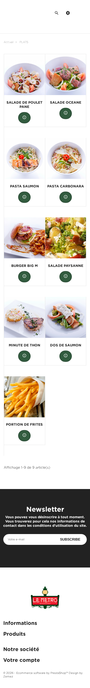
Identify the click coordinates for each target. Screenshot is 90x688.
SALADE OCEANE (65, 102)
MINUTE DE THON (24, 345)
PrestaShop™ (59, 672)
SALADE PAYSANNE (65, 265)
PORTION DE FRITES (24, 424)
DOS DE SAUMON (65, 345)
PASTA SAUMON (24, 186)
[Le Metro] (45, 599)
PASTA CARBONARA (65, 186)
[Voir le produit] (24, 118)
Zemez (8, 676)
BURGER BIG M (24, 265)
